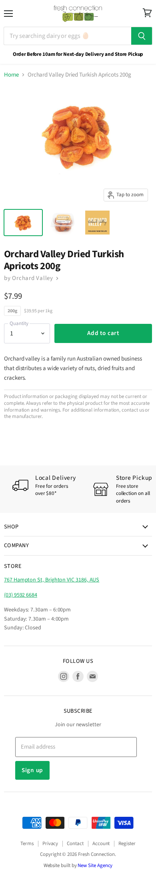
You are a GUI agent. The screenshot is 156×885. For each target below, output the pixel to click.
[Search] (141, 36)
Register (126, 843)
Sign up (32, 770)
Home (11, 74)
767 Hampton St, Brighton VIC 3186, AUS (51, 580)
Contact (75, 843)
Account (101, 843)
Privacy (50, 843)
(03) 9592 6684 (20, 595)
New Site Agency (95, 865)
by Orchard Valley (29, 278)
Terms (27, 843)
